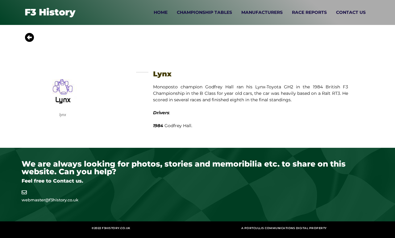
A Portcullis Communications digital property (284, 228)
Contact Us (351, 12)
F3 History (50, 12)
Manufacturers (262, 12)
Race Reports (309, 12)
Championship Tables (204, 12)
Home (161, 12)
